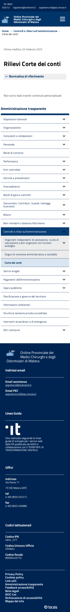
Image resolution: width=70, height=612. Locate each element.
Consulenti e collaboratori (17, 136)
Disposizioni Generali (15, 119)
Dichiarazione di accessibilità (23, 598)
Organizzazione (12, 128)
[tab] (35, 76)
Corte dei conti (13, 263)
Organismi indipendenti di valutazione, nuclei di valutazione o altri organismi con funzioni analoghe (32, 243)
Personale (8, 144)
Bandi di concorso (13, 153)
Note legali (12, 591)
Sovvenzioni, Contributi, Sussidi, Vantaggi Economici (27, 204)
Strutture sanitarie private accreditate (25, 313)
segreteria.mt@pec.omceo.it (20, 394)
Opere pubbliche (12, 288)
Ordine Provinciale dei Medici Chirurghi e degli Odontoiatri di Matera (27, 19)
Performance (10, 161)
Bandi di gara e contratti (17, 195)
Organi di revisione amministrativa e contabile (31, 254)
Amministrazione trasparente (24, 584)
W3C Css (10, 594)
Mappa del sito (14, 601)
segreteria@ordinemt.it (18, 385)
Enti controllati (12, 170)
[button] (64, 119)
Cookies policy (14, 577)
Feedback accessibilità (19, 587)
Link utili (10, 581)
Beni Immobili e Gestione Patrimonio (24, 223)
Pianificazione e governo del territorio (24, 296)
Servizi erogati (11, 271)
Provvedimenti (11, 186)
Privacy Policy (14, 574)
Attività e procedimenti (16, 178)
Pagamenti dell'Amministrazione (21, 280)
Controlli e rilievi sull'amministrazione (24, 232)
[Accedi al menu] (62, 19)
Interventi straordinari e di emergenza (25, 322)
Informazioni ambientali (16, 305)
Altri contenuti (11, 330)
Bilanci (7, 215)
